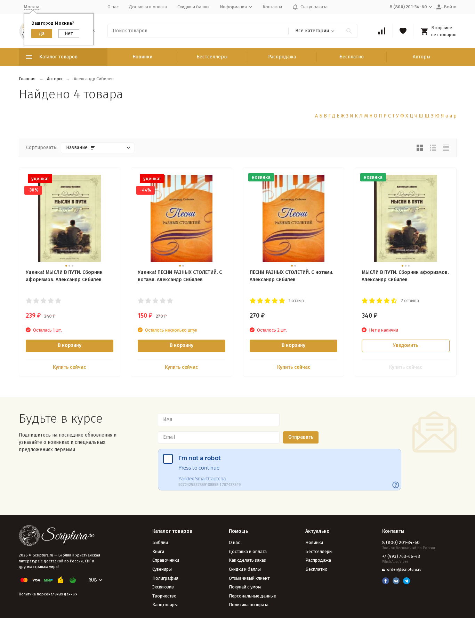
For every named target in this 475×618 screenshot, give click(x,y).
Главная (27, 78)
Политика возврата (248, 604)
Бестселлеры (211, 57)
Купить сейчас (69, 367)
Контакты (272, 6)
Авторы (421, 57)
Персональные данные (252, 596)
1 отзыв (296, 300)
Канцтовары (165, 604)
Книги (158, 551)
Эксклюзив (163, 586)
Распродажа (282, 57)
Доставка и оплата (148, 6)
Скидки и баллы (193, 6)
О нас (113, 6)
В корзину (69, 345)
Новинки (142, 57)
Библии (160, 542)
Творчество (164, 596)
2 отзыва (410, 300)
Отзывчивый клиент (249, 578)
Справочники (165, 560)
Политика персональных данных (48, 594)
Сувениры (162, 569)
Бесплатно (351, 57)
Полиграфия (165, 578)
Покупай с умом (245, 586)
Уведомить (405, 345)
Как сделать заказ (247, 560)
